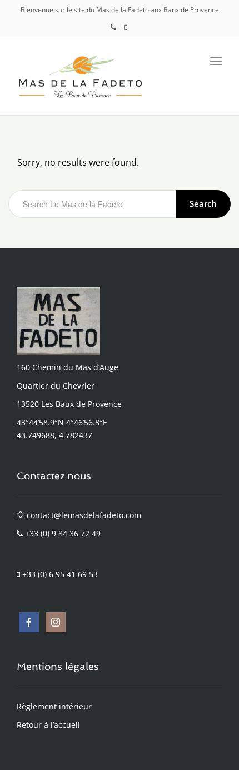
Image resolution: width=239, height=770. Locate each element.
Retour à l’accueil (48, 724)
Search (203, 203)
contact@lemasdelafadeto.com (82, 515)
